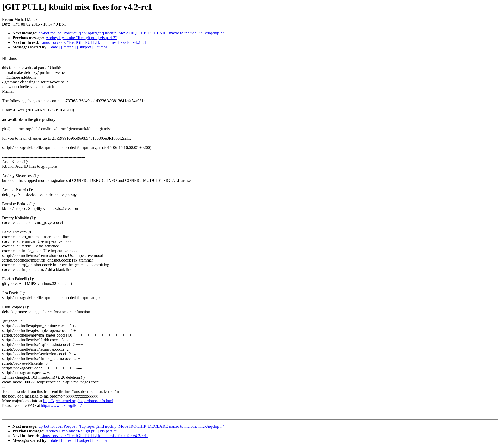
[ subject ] (85, 47)
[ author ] (101, 47)
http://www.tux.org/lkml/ (61, 405)
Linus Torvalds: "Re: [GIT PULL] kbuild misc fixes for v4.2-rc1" (94, 42)
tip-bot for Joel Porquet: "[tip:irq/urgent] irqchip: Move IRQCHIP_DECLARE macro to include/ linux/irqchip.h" (131, 33)
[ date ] (54, 47)
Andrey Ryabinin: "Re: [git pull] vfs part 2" (81, 37)
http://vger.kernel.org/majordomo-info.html (78, 401)
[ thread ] (68, 47)
